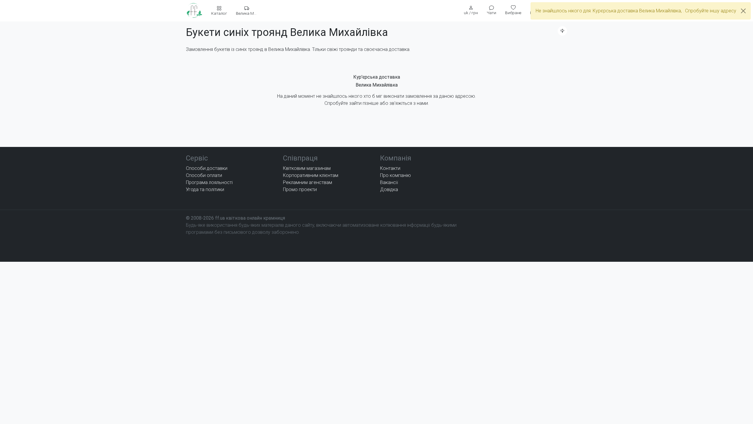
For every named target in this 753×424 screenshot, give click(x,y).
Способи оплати (204, 175)
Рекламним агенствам (307, 182)
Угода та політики (205, 189)
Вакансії (389, 182)
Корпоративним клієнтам (310, 175)
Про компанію (395, 175)
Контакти (390, 168)
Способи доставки (206, 168)
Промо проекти (300, 189)
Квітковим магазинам (307, 168)
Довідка (389, 189)
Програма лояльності (209, 182)
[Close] (743, 11)
